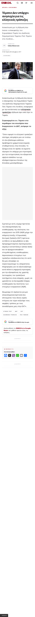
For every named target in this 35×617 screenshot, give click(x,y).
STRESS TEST (7, 311)
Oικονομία (13, 7)
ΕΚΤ (22, 311)
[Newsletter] (22, 3)
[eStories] (26, 3)
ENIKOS (6, 2)
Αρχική (4, 7)
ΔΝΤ (16, 311)
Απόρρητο (4, 615)
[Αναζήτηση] (18, 3)
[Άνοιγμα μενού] (32, 3)
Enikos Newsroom (13, 46)
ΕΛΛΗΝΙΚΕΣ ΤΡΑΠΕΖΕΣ (10, 314)
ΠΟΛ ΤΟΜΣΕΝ (24, 314)
